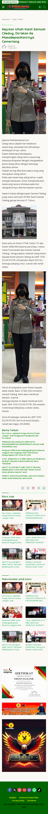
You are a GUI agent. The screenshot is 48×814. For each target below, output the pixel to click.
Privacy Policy (18, 800)
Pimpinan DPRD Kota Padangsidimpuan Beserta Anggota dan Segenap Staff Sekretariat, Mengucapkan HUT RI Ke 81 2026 (23, 452)
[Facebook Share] (23, 488)
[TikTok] (39, 790)
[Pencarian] (44, 7)
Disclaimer (31, 800)
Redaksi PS (11, 46)
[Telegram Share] (39, 488)
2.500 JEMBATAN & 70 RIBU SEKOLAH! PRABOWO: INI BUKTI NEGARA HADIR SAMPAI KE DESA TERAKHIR (23, 461)
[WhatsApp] (34, 790)
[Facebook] (9, 790)
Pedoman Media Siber (29, 797)
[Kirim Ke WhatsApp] (44, 488)
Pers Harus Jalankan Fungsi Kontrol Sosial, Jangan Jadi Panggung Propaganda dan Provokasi (21, 435)
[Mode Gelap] (40, 7)
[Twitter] (14, 790)
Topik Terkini (7, 25)
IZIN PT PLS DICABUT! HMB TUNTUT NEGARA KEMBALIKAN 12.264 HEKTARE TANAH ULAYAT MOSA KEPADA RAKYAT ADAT (21, 469)
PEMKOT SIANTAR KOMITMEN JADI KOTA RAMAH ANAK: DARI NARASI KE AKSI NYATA (23, 477)
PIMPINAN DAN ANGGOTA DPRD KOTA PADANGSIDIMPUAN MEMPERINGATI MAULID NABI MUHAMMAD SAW (23, 444)
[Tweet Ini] (28, 488)
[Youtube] (24, 790)
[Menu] (4, 7)
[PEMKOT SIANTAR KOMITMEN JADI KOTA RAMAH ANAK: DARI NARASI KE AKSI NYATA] (36, 554)
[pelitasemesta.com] (18, 7)
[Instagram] (19, 790)
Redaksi (12, 797)
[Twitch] (29, 790)
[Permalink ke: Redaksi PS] (4, 47)
